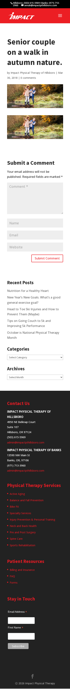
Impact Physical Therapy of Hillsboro (33, 72)
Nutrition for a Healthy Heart (28, 291)
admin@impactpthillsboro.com (25, 442)
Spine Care (16, 538)
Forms (14, 582)
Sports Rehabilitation (22, 545)
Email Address (17, 612)
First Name (15, 627)
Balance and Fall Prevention (26, 500)
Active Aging (17, 494)
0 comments (28, 78)
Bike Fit (14, 506)
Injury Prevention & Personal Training (32, 519)
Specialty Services (20, 513)
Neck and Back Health (23, 526)
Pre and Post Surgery (23, 532)
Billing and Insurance (22, 570)
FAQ (12, 576)
